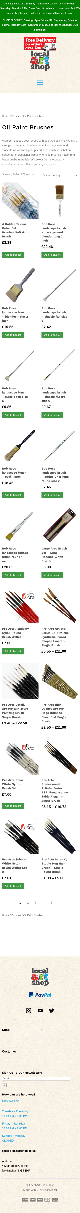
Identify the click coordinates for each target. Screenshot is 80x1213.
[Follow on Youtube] (40, 1011)
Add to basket (13, 254)
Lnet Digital (50, 1189)
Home (5, 116)
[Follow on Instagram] (28, 1011)
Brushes (16, 116)
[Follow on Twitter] (52, 1011)
